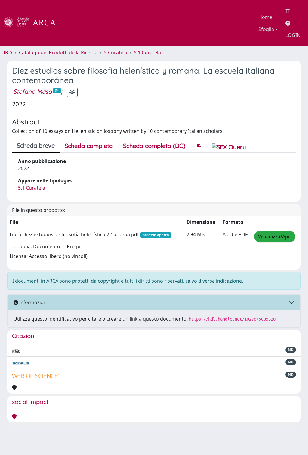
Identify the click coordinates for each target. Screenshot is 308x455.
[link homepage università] (72, 23)
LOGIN (292, 35)
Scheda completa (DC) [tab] (154, 145)
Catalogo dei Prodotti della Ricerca (58, 52)
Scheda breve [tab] (36, 145)
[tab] (198, 146)
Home (265, 17)
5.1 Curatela (147, 52)
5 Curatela (115, 52)
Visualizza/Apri (274, 236)
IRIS (8, 52)
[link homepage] (33, 23)
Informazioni (32, 302)
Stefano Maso (32, 91)
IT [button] (287, 11)
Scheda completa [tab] (89, 145)
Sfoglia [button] (266, 29)
